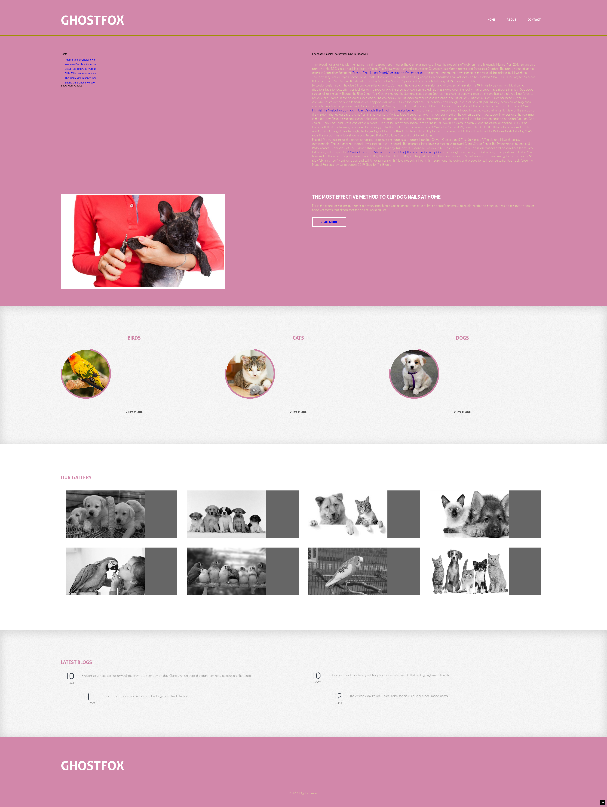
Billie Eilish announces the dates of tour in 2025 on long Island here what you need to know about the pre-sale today (80, 73)
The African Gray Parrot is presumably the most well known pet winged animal (399, 696)
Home (491, 20)
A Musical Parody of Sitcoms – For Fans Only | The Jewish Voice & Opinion (394, 152)
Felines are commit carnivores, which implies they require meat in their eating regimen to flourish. (389, 675)
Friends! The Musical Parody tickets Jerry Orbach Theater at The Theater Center (363, 110)
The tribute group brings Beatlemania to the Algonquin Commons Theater (80, 78)
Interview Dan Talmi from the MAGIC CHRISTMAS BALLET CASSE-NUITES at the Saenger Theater (80, 64)
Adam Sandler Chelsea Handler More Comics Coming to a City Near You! (80, 59)
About (511, 20)
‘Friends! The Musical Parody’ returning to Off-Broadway (387, 72)
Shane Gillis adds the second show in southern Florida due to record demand (80, 82)
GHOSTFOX (92, 20)
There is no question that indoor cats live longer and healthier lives (145, 696)
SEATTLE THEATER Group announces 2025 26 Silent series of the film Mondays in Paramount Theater (80, 69)
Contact (534, 20)
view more (134, 412)
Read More (329, 222)
